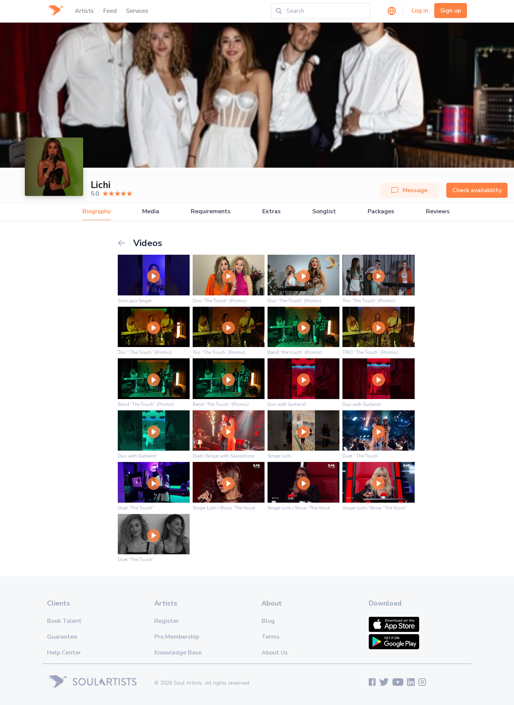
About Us (275, 652)
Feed (110, 11)
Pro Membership (176, 637)
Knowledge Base (178, 652)
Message (415, 190)
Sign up (450, 10)
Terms (271, 637)
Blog (268, 621)
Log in (420, 10)
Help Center (64, 652)
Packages (381, 212)
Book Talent (64, 621)
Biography (96, 212)
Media (150, 212)
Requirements (211, 212)
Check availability (477, 190)
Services (137, 11)
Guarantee (62, 637)
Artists (84, 11)
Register (166, 621)
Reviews (438, 212)
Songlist (324, 212)
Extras (271, 212)
